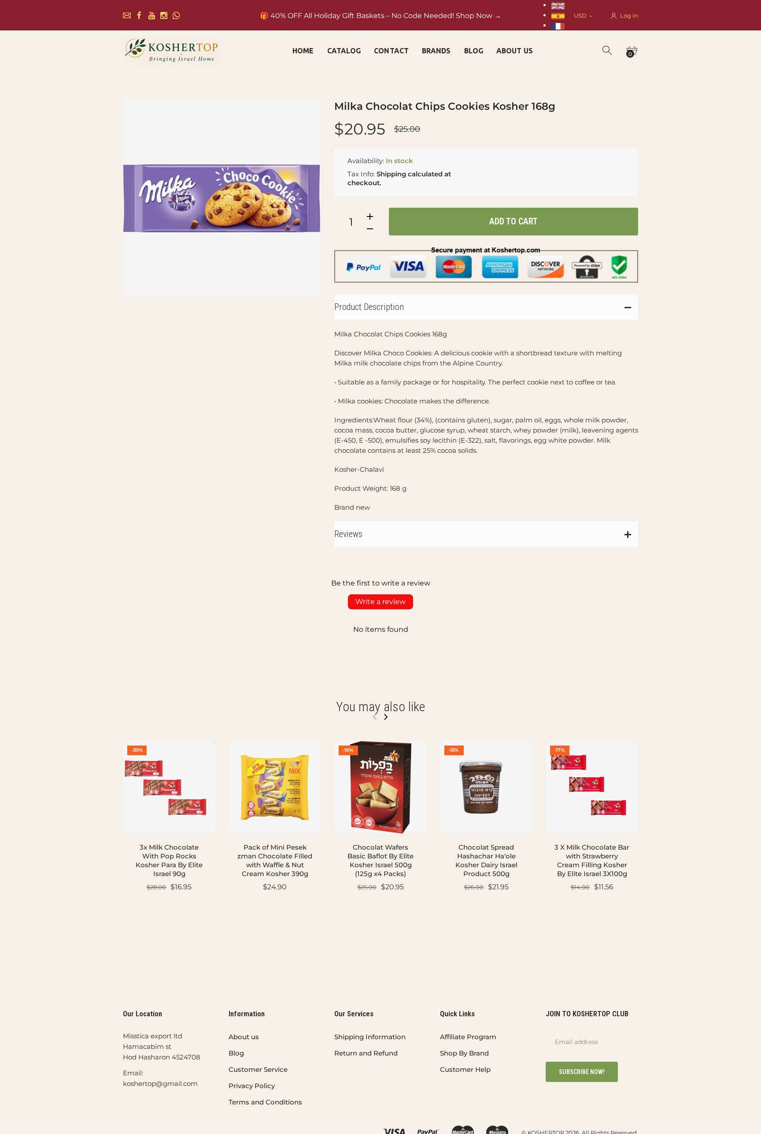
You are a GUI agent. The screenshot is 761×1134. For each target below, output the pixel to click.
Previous (374, 717)
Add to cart (513, 221)
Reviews (348, 534)
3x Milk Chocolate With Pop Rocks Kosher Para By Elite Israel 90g (169, 860)
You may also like (380, 706)
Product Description (369, 307)
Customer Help (465, 1069)
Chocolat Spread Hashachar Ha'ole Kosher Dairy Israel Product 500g (486, 860)
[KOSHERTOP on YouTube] (151, 15)
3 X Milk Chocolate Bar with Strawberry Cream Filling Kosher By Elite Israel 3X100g (591, 860)
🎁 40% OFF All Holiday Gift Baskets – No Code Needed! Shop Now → (380, 15)
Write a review (380, 601)
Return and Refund (366, 1053)
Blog (236, 1053)
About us (244, 1037)
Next (386, 717)
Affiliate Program (468, 1037)
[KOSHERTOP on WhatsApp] (176, 15)
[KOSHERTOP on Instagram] (164, 15)
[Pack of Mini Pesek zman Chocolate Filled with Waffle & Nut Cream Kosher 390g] (275, 787)
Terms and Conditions (265, 1102)
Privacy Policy (252, 1086)
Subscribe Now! (582, 1071)
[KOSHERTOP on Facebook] (139, 15)
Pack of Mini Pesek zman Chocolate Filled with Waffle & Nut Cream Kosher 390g (274, 860)
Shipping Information (370, 1037)
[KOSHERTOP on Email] (127, 15)
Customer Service (258, 1069)
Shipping (391, 174)
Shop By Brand (464, 1053)
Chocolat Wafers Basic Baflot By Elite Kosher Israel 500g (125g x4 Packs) (380, 860)
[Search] (608, 50)
